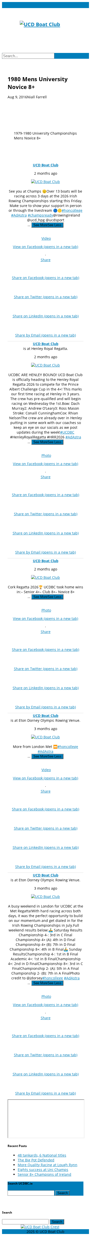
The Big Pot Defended (36, 1160)
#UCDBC (67, 432)
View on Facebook (45, 246)
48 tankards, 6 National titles (42, 1155)
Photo (46, 455)
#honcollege (72, 210)
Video (46, 238)
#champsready (40, 215)
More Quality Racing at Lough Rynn (47, 1164)
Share (46, 259)
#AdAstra (19, 215)
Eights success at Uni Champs (43, 1169)
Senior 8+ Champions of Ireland (44, 1174)
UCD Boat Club (45, 165)
